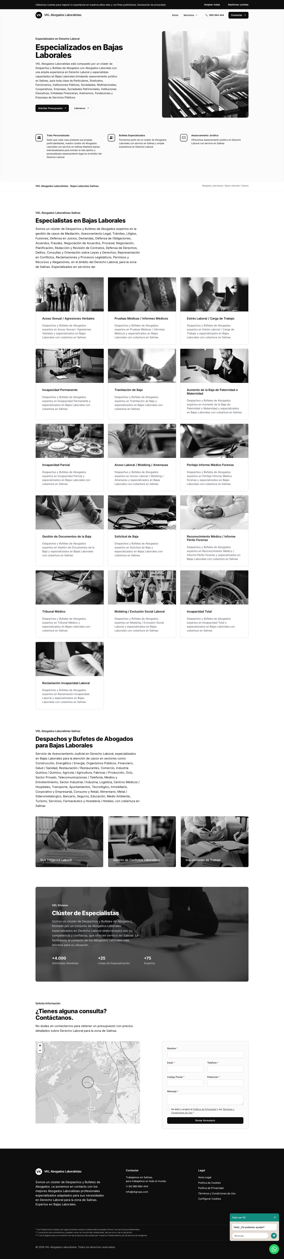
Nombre (172, 1048)
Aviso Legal (204, 1177)
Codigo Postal (175, 1077)
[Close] (275, 1217)
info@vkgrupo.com (137, 1191)
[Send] (274, 1236)
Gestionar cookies (238, 4)
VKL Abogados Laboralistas (62, 15)
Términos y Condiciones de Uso (217, 1193)
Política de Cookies (209, 1182)
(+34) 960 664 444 (137, 1186)
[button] (87, 1082)
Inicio (175, 15)
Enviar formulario (205, 1120)
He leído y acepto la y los (202, 1111)
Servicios (189, 15)
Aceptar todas (212, 4)
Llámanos (79, 108)
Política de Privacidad (204, 1109)
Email (171, 1062)
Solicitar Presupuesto (50, 108)
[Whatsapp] (274, 1249)
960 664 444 (216, 15)
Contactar (236, 15)
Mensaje (172, 1091)
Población (213, 1077)
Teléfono (212, 1062)
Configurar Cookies (209, 1198)
